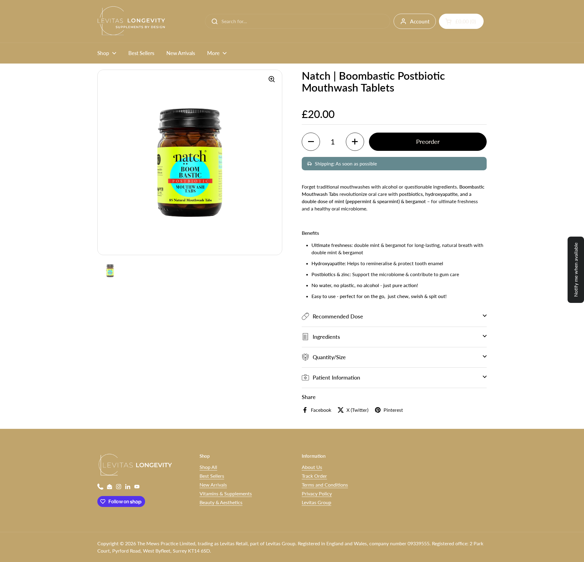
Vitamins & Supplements (226, 493)
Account (419, 21)
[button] (461, 21)
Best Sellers (212, 476)
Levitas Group (316, 502)
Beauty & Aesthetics (221, 502)
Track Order (314, 476)
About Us (312, 467)
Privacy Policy (317, 493)
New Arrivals (213, 484)
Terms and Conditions (325, 484)
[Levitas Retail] (132, 21)
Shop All (208, 467)
